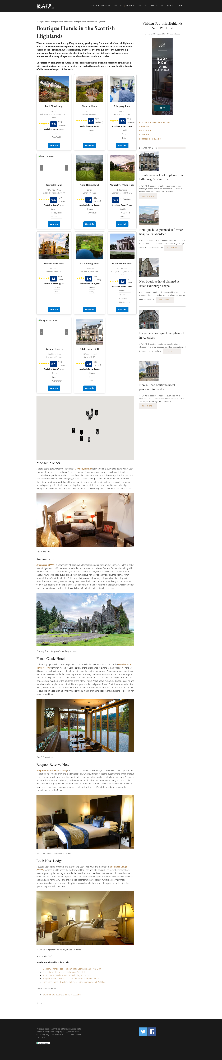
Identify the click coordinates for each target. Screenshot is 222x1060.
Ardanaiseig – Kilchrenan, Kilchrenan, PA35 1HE (64, 972)
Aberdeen (144, 126)
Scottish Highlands (150, 139)
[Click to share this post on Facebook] (37, 1003)
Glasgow (144, 135)
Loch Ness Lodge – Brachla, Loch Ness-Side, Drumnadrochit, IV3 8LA (74, 982)
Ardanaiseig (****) (45, 564)
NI (162, 6)
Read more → (148, 196)
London (130, 6)
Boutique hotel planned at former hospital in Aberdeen (161, 231)
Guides (170, 6)
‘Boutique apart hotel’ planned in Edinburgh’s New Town (161, 177)
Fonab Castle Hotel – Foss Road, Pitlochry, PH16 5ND (66, 975)
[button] (90, 417)
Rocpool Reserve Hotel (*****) (51, 770)
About (180, 6)
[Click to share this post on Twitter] (41, 1003)
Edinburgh (145, 130)
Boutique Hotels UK (100, 6)
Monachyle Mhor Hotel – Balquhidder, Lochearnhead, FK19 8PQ (72, 968)
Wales (154, 6)
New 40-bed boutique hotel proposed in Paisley (157, 387)
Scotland (142, 6)
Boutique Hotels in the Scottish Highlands (75, 32)
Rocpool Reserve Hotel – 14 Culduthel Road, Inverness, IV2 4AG (71, 978)
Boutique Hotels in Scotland (155, 122)
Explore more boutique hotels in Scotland (62, 994)
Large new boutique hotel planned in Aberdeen (161, 335)
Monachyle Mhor (83, 468)
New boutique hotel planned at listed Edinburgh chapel (159, 283)
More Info (54, 145)
